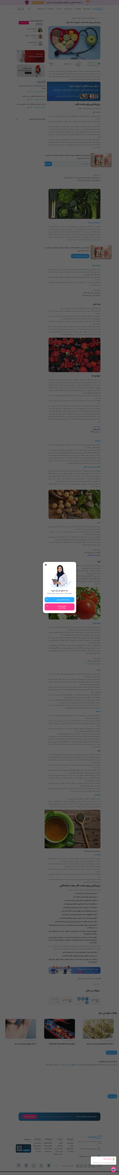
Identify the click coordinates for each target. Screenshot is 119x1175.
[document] (59, 587)
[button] (46, 565)
